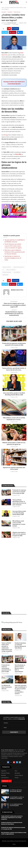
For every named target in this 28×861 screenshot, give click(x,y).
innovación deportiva (19, 267)
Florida (16, 777)
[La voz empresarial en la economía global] (5, 805)
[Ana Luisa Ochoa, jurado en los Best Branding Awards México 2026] (14, 382)
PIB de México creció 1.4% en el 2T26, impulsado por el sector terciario (18, 523)
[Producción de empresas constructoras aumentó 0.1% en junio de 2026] (14, 333)
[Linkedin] (17, 762)
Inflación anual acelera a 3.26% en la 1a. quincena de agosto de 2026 (19, 534)
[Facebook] (8, 762)
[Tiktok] (20, 762)
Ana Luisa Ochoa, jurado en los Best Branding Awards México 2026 (19, 513)
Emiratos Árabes (5, 773)
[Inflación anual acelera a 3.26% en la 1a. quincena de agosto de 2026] (14, 432)
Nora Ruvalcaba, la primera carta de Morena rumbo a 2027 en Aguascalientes (20, 668)
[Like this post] (9, 28)
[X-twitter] (11, 762)
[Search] (26, 2)
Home (14, 844)
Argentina (3, 770)
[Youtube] (14, 762)
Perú (16, 770)
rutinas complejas (7, 272)
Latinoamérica (5, 777)
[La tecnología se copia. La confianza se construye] (5, 798)
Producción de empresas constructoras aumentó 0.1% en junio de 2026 (19, 491)
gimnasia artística (7, 267)
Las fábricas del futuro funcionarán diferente (7, 687)
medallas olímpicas (10, 269)
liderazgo (5, 135)
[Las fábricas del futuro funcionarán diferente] (7, 679)
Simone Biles (5, 274)
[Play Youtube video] (14, 211)
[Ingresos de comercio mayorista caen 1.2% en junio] (14, 457)
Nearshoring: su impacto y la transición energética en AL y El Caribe (13, 258)
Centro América (19, 775)
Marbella (3, 775)
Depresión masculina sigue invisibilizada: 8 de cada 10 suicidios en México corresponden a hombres (20, 689)
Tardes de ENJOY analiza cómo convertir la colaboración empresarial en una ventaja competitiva (7, 647)
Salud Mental (17, 272)
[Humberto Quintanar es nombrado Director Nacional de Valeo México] (20, 637)
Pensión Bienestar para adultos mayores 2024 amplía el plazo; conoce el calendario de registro (13, 246)
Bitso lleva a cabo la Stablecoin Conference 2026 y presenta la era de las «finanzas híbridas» (15, 252)
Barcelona (17, 773)
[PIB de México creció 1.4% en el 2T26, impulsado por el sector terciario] (14, 407)
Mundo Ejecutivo (11, 23)
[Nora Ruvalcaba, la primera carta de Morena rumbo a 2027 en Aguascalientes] (20, 659)
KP (3, 269)
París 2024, (18, 154)
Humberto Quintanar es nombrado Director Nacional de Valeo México (20, 645)
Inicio (3, 7)
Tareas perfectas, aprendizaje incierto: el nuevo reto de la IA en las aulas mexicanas (19, 502)
